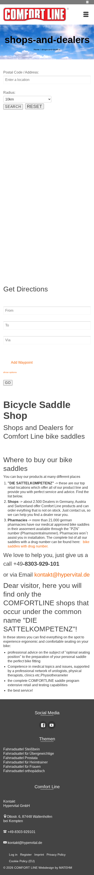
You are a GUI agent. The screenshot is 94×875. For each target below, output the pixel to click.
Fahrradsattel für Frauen (22, 766)
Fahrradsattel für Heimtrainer (25, 762)
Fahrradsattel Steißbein (21, 749)
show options (10, 372)
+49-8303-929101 (21, 832)
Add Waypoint (21, 362)
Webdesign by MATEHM (55, 867)
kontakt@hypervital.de (62, 574)
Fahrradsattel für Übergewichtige (28, 753)
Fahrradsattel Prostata (20, 758)
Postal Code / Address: (21, 72)
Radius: (9, 92)
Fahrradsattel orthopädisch (24, 771)
